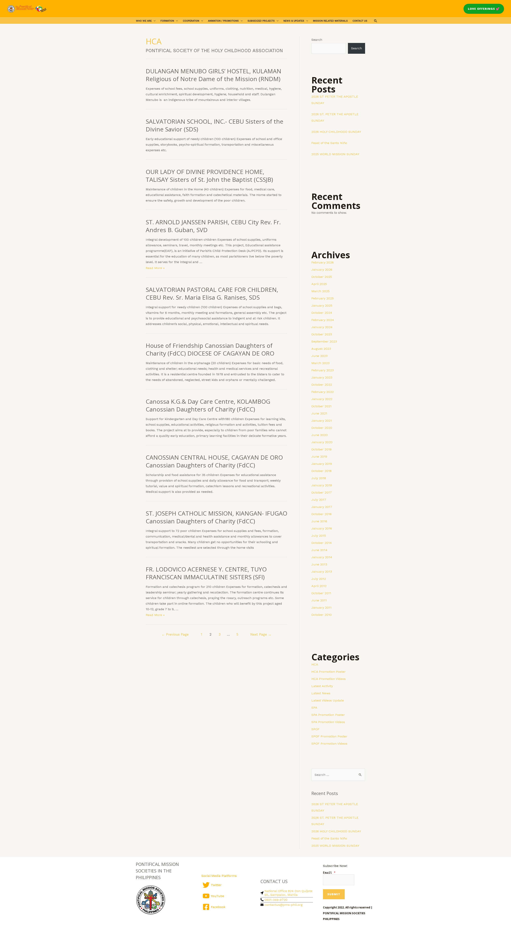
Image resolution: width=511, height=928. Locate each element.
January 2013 (321, 571)
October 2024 (321, 313)
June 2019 (319, 456)
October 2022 (321, 385)
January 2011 (321, 607)
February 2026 (322, 262)
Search (316, 40)
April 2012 (319, 586)
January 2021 (321, 420)
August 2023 (321, 349)
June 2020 (319, 435)
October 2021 (321, 406)
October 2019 (321, 449)
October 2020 (321, 428)
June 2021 (319, 413)
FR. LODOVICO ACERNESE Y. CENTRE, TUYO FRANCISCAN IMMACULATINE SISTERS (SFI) (206, 573)
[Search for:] (338, 775)
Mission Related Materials (330, 20)
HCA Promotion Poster (328, 672)
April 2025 (319, 284)
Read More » (155, 268)
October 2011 (321, 593)
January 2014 (321, 557)
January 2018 (321, 485)
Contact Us (360, 20)
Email (329, 872)
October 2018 (321, 471)
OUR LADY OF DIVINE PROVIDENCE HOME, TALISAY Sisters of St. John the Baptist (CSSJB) (209, 176)
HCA (314, 664)
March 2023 (320, 363)
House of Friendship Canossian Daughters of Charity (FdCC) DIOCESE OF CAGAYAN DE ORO (210, 349)
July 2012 (318, 579)
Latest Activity (322, 686)
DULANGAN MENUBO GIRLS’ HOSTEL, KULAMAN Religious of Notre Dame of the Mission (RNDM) (213, 75)
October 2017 (321, 492)
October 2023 (321, 334)
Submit (333, 894)
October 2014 (321, 543)
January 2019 (321, 464)
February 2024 (322, 320)
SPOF (315, 729)
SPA (314, 707)
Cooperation (191, 20)
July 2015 (318, 536)
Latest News (320, 693)
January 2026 (321, 269)
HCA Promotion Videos (328, 679)
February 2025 (322, 298)
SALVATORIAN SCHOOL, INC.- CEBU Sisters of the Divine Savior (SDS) (214, 125)
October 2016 (321, 514)
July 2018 (318, 478)
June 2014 (319, 550)
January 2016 (321, 528)
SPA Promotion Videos (328, 722)
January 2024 (322, 327)
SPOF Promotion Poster (329, 736)
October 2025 (321, 277)
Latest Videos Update (327, 700)
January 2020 (322, 442)
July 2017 (318, 500)
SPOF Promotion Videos (329, 743)
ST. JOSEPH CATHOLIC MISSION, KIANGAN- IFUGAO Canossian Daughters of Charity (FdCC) (216, 517)
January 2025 (321, 305)
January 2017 (321, 507)
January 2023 (321, 377)
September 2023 (324, 341)
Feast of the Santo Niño (329, 143)
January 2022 (321, 399)
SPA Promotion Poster (328, 715)
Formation (167, 20)
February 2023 (322, 370)
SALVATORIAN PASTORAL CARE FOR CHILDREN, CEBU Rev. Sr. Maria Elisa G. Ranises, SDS (212, 293)
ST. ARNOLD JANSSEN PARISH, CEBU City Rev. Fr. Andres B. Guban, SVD (213, 226)
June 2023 (319, 356)
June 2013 (319, 564)
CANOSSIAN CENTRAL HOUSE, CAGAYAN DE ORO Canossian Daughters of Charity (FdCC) (214, 461)
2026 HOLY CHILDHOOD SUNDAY (336, 132)
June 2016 (319, 521)
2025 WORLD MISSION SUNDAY (335, 154)
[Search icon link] (376, 21)
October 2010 (321, 615)
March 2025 (320, 291)
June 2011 (319, 600)
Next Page (260, 634)
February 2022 (322, 392)
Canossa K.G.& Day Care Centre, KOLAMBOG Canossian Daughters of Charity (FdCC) (208, 405)
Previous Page (175, 634)
